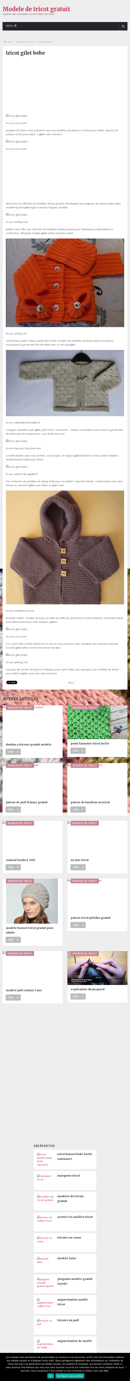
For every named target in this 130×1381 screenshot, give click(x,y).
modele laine (67, 1258)
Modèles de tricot (25, 41)
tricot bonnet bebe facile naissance (74, 1156)
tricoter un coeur (69, 1237)
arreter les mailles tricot (75, 1217)
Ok (50, 1376)
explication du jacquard (87, 989)
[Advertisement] (65, 83)
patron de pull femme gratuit (27, 802)
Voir (11, 751)
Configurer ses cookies (70, 1376)
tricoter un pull (68, 1320)
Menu (9, 25)
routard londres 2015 (20, 860)
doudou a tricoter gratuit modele (29, 744)
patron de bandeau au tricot (90, 802)
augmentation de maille (74, 1341)
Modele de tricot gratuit (36, 9)
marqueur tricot (68, 1175)
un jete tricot (80, 860)
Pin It (71, 682)
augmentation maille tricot (72, 1302)
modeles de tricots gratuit (70, 1198)
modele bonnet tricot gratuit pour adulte (29, 930)
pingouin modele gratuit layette (74, 1281)
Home (10, 41)
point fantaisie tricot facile (90, 743)
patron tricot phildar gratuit (91, 917)
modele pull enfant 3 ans (24, 990)
